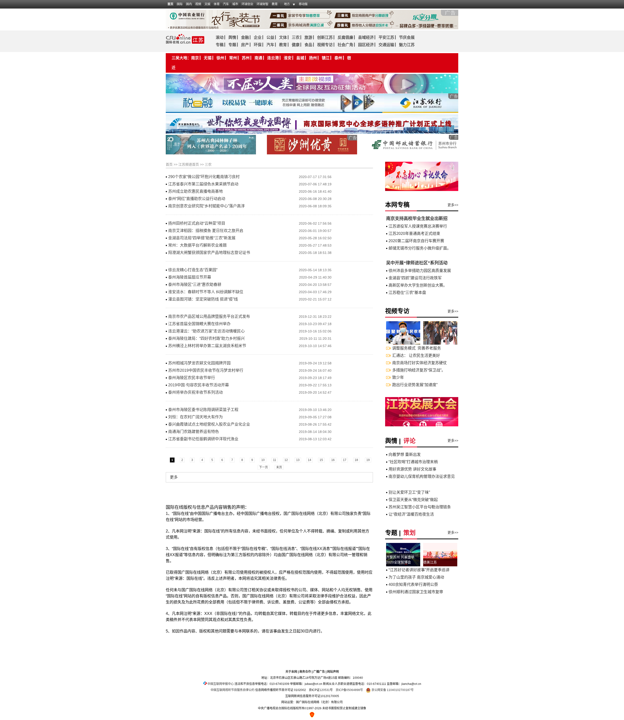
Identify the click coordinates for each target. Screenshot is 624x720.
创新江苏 (325, 37)
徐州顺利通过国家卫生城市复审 (416, 592)
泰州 (338, 58)
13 (298, 460)
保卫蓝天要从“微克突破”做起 (413, 500)
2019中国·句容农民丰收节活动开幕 (198, 385)
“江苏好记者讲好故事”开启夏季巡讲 (419, 570)
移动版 (303, 4)
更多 (174, 477)
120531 (325, 690)
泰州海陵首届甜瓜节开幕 (189, 277)
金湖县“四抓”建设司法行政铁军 (415, 278)
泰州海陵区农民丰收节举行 (191, 378)
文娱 (207, 4)
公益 (270, 37)
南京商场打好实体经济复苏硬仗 (419, 363)
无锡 (208, 58)
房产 (245, 45)
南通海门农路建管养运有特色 (193, 432)
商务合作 (305, 671)
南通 (258, 58)
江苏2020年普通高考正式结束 (414, 233)
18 (356, 460)
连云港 (273, 58)
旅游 (308, 37)
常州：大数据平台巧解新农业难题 (197, 245)
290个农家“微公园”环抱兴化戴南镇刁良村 (204, 177)
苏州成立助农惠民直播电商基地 (195, 191)
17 (344, 460)
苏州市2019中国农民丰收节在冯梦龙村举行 (205, 370)
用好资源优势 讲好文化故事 (412, 469)
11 (274, 460)
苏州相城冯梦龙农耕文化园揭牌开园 (199, 363)
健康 (296, 45)
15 (321, 460)
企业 (258, 37)
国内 (189, 4)
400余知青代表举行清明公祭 (413, 584)
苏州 (246, 58)
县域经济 (366, 37)
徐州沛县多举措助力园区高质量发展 (420, 271)
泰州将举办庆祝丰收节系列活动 (195, 392)
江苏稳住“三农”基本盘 (407, 292)
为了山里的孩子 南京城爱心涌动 (416, 577)
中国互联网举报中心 (220, 684)
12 (286, 460)
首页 (170, 4)
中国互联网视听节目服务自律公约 (232, 690)
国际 (180, 4)
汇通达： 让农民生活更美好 (416, 355)
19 (368, 460)
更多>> (453, 205)
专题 (232, 45)
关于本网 (291, 671)
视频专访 (325, 45)
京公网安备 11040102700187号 (392, 690)
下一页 (263, 467)
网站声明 (333, 671)
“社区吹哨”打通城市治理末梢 (413, 462)
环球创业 (247, 4)
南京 (195, 58)
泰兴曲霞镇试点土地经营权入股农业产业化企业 (209, 424)
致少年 (398, 377)
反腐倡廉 (345, 37)
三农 (296, 37)
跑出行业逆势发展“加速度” (415, 385)
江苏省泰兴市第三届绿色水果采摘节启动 (203, 184)
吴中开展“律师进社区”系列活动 (417, 262)
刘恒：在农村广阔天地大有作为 (195, 417)
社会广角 (345, 45)
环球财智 (262, 4)
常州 (233, 58)
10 (263, 460)
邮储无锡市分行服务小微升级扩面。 (420, 248)
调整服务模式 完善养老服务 (416, 348)
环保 (258, 45)
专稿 (220, 45)
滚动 (220, 37)
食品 (308, 45)
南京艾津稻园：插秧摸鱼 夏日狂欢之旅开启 (205, 231)
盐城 (300, 58)
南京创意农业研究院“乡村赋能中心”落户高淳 (206, 206)
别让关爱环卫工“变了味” (409, 492)
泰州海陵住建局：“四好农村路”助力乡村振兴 (206, 338)
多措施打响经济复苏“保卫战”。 (418, 370)
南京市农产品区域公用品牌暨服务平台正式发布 (209, 316)
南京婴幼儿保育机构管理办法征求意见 (422, 476)
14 (309, 460)
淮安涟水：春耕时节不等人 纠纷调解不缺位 (205, 292)
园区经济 (366, 45)
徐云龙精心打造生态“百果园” (192, 270)
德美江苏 (430, 562)
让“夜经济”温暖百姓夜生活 (411, 514)
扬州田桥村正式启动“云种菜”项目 (196, 223)
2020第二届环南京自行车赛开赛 (416, 241)
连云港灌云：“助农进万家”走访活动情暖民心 (206, 331)
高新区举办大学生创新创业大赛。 (418, 285)
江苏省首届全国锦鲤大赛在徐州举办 (199, 324)
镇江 (326, 58)
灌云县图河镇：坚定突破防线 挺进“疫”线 (203, 299)
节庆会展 (407, 37)
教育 (275, 4)
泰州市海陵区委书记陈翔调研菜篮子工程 (203, 410)
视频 (198, 4)
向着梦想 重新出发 (405, 454)
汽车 (226, 4)
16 (333, 460)
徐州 (220, 58)
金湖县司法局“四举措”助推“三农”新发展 (201, 238)
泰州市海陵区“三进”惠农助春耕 (194, 284)
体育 (217, 4)
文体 (283, 37)
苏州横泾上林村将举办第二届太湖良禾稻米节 (207, 346)
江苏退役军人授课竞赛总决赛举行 (418, 226)
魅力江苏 (407, 45)
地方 (287, 4)
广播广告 (319, 671)
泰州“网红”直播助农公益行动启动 (196, 199)
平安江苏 (386, 37)
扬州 (313, 58)
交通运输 (386, 45)
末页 (279, 467)
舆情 (232, 37)
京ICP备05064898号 (349, 690)
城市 (235, 4)
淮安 (288, 58)
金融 (245, 37)
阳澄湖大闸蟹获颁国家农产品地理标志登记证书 (209, 252)
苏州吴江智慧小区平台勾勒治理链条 (420, 507)
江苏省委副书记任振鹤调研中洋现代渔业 (203, 439)
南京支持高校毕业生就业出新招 (417, 218)
